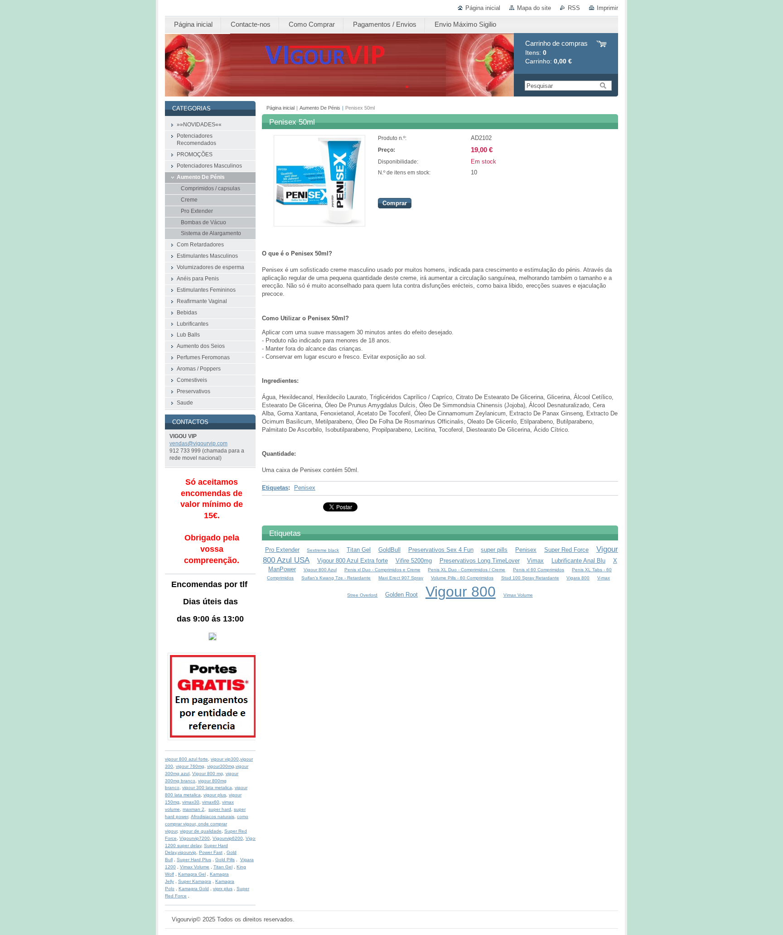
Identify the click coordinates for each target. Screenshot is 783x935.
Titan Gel (359, 549)
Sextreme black (323, 550)
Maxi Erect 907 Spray (400, 577)
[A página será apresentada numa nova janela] (319, 224)
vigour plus (214, 794)
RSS (574, 8)
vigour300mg (220, 766)
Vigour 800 (460, 591)
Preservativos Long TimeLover (480, 560)
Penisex (304, 487)
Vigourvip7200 (194, 838)
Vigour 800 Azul (320, 569)
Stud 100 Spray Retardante (530, 577)
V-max (603, 577)
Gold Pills (225, 859)
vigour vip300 (225, 759)
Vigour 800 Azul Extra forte (352, 560)
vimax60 (210, 802)
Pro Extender (282, 549)
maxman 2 (193, 809)
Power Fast (210, 852)
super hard (219, 809)
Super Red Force (566, 549)
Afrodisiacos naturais (212, 816)
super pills (494, 549)
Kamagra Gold (194, 888)
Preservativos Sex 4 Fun (441, 549)
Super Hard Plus (194, 859)
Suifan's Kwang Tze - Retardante (336, 577)
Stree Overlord (362, 595)
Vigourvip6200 (228, 838)
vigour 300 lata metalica (207, 787)
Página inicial (482, 8)
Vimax (535, 560)
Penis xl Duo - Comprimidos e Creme (382, 569)
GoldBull (389, 549)
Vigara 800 (578, 577)
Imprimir (607, 8)
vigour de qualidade (201, 831)
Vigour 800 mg (207, 773)
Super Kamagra (194, 881)
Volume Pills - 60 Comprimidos (462, 577)
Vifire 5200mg (414, 560)
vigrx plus (222, 888)
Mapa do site (534, 8)
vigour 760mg (190, 766)
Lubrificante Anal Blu (578, 560)
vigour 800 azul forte (186, 759)
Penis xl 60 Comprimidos (538, 569)
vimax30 (190, 802)
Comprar (394, 203)
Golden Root (401, 594)
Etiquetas (275, 487)
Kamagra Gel (192, 874)
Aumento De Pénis (320, 108)
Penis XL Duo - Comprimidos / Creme (466, 569)
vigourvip (187, 852)
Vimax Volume (518, 595)
